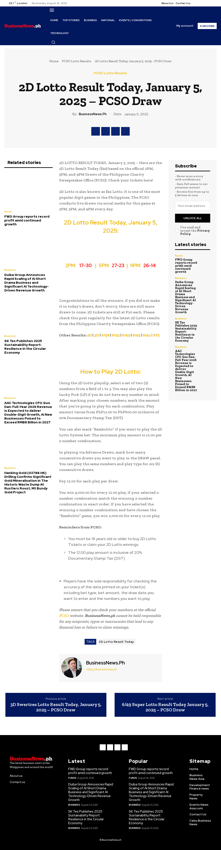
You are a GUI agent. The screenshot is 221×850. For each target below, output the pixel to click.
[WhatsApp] (125, 131)
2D (89, 335)
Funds (8, 211)
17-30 (86, 265)
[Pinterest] (115, 131)
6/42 (147, 335)
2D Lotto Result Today (116, 642)
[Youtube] (213, 3)
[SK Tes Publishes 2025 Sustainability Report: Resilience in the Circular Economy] (28, 314)
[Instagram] (202, 3)
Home (53, 61)
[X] (207, 3)
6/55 (116, 335)
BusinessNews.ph (93, 114)
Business (10, 270)
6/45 (136, 335)
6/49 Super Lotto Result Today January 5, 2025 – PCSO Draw (165, 707)
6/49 (126, 335)
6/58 (105, 335)
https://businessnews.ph (101, 669)
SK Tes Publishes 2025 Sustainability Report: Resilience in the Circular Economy (25, 347)
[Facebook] (197, 3)
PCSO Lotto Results (76, 61)
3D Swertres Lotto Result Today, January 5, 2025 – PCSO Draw (55, 707)
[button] (53, 42)
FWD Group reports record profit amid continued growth (26, 220)
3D (96, 335)
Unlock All (192, 218)
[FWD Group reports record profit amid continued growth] (28, 189)
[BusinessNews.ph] (72, 667)
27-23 (118, 265)
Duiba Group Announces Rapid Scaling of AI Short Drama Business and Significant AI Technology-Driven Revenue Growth (26, 283)
